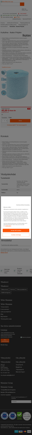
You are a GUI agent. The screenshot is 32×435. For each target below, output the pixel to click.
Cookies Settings (16, 235)
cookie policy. (8, 225)
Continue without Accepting (23, 204)
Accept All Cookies (16, 230)
